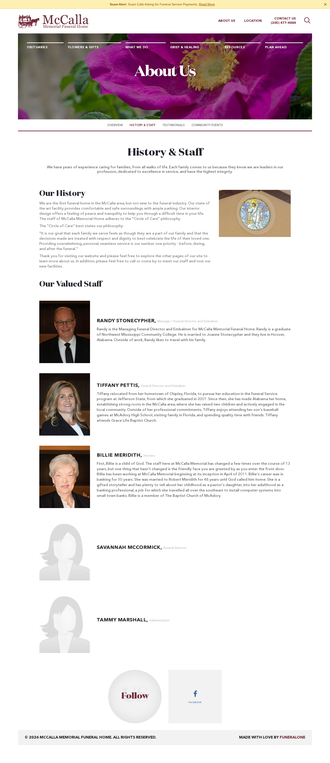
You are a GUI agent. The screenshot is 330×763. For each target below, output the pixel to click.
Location (253, 20)
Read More (207, 4)
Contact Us (285, 18)
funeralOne (292, 737)
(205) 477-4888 (283, 22)
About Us (226, 20)
